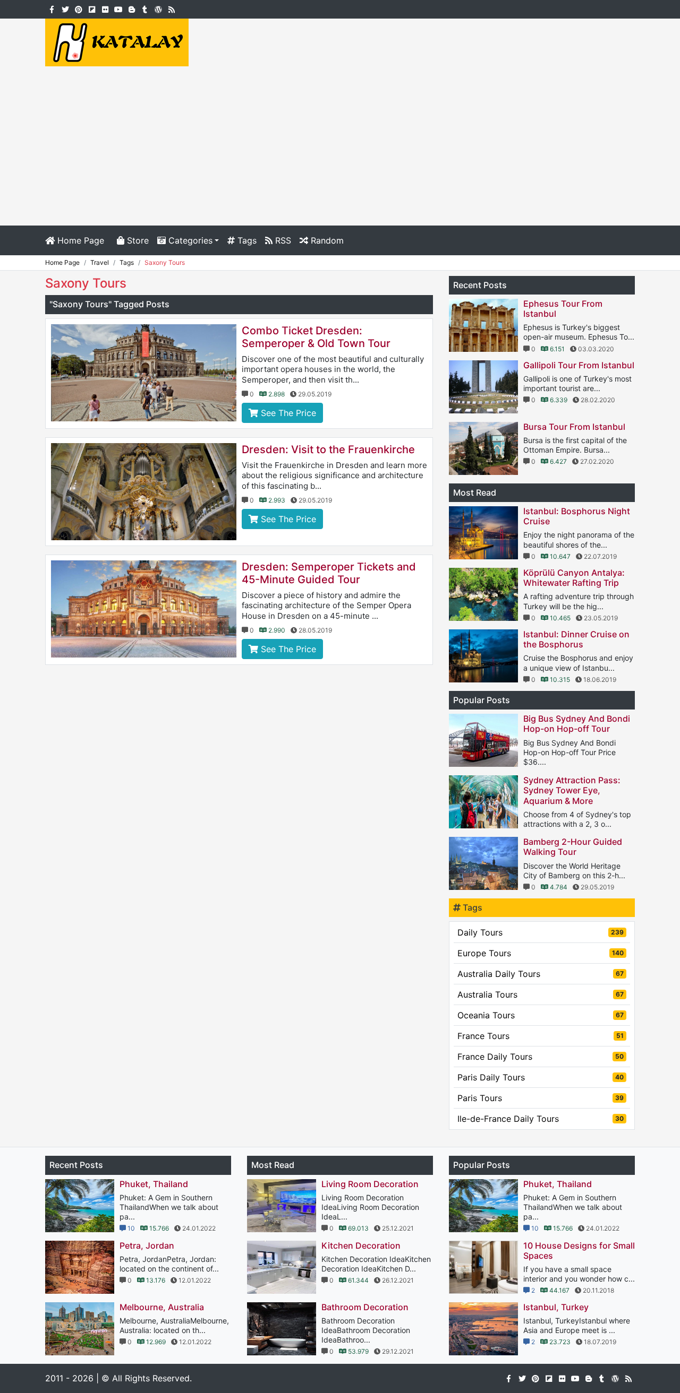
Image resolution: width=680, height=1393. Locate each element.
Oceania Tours (540, 1015)
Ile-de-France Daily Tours (540, 1118)
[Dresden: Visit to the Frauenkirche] (143, 491)
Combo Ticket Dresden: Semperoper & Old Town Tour (316, 337)
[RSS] (171, 8)
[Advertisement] (340, 146)
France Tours (540, 1036)
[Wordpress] (158, 8)
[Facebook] (51, 8)
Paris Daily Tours (540, 1077)
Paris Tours (540, 1098)
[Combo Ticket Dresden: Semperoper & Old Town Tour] (143, 372)
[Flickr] (105, 8)
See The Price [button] (287, 413)
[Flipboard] (91, 8)
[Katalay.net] (117, 41)
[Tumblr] (144, 8)
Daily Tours (540, 932)
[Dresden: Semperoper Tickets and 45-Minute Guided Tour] (143, 608)
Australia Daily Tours (540, 973)
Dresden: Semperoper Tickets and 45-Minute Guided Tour (329, 573)
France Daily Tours (540, 1056)
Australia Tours (540, 994)
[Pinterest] (78, 8)
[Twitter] (65, 8)
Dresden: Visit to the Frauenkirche (328, 449)
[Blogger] (131, 8)
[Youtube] (118, 8)
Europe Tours (540, 953)
